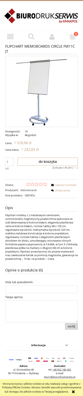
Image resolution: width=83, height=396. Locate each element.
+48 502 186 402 (61, 369)
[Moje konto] (52, 36)
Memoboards (29, 190)
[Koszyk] (72, 36)
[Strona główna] (41, 18)
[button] (10, 36)
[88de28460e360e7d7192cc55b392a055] (41, 91)
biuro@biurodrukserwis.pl (59, 377)
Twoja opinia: (14, 297)
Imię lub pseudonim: (19, 282)
